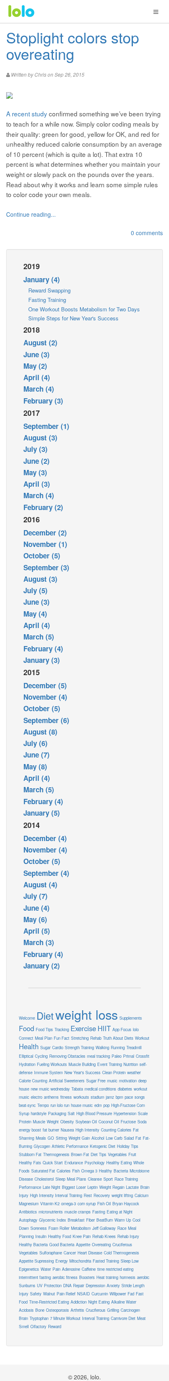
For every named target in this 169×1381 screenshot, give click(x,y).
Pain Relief (66, 1294)
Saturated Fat (43, 1171)
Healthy (105, 1171)
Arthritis (77, 1310)
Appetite (83, 1244)
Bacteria (121, 1171)
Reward (54, 1326)
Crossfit (142, 1056)
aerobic (143, 1277)
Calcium (141, 1195)
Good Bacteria (61, 1244)
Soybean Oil (86, 1122)
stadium (97, 1097)
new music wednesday (50, 1089)
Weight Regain (111, 1187)
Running (118, 1047)
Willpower (118, 1294)
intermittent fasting (35, 1277)
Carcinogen (130, 1310)
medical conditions (100, 1089)
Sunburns (27, 1285)
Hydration (27, 1064)
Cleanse (95, 1179)
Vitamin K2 (49, 1203)
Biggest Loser (74, 1187)
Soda (141, 1122)
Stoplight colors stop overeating (72, 45)
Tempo (43, 1105)
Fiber (90, 1220)
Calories (64, 1171)
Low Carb (114, 1138)
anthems (51, 1097)
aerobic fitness (65, 1277)
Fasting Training (47, 300)
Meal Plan (43, 1038)
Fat (138, 1138)
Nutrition (130, 1064)
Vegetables (117, 1154)
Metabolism (81, 1228)
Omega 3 (89, 1171)
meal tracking (98, 1056)
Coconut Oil (108, 1122)
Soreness (38, 1228)
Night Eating (99, 1302)
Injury (23, 1294)
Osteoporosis (57, 1310)
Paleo (116, 1056)
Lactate (132, 1187)
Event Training (109, 1064)
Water (46, 1269)
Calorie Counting (33, 1081)
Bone (39, 1310)
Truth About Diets (118, 1038)
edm (98, 1105)
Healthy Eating (119, 1163)
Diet (45, 1016)
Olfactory (38, 1326)
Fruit (132, 1154)
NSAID (83, 1294)
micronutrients (51, 1212)
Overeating (101, 1244)
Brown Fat (80, 1154)
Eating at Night (119, 1212)
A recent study (26, 113)
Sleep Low (130, 1261)
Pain (56, 1269)
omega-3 (68, 1203)
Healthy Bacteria (33, 1244)
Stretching (80, 1038)
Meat (141, 1318)
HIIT (104, 1028)
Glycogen (42, 1146)
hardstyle (38, 1113)
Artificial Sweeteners (66, 1081)
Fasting (98, 1212)
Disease (26, 1179)
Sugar (45, 1047)
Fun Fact (61, 1038)
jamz (110, 1097)
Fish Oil (104, 1203)
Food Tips (44, 1029)
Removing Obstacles (67, 1056)
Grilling (113, 1310)
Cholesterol (44, 1179)
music (112, 1081)
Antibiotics (28, 1212)
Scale (143, 1113)
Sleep (60, 1179)
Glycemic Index (52, 1220)
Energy (61, 1261)
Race (121, 1228)
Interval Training (95, 1318)
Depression (95, 1285)
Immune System (48, 1072)
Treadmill (134, 1047)
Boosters (87, 1277)
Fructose (128, 1122)
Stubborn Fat (30, 1154)
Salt (71, 1113)
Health (29, 1046)
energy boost (30, 1130)
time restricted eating (115, 1269)
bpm (119, 1097)
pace (129, 1097)
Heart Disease (90, 1253)
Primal (128, 1056)
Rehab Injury (128, 1236)
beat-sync (27, 1105)
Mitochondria (80, 1261)
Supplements (130, 1018)
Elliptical (26, 1056)
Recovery (102, 1195)
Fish (76, 1171)
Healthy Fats (30, 1163)
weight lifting (122, 1195)
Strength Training (79, 1047)
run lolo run (59, 1105)
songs (140, 1097)
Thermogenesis (56, 1154)
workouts (81, 1097)
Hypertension (125, 1113)
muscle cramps (77, 1212)
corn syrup (87, 1203)
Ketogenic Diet (102, 1146)
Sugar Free (95, 1081)
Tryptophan (39, 1318)
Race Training (126, 1179)
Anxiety (113, 1285)
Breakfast (76, 1220)
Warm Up (122, 1220)
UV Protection (49, 1285)
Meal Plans (76, 1179)
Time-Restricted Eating (49, 1302)
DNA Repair (73, 1285)
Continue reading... (31, 214)
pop (106, 1105)
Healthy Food (59, 1236)
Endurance (73, 1163)
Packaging (57, 1113)
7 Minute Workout (65, 1318)
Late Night (51, 1187)
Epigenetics (29, 1269)
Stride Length (132, 1285)
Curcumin (99, 1294)
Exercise (83, 1028)
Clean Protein (114, 1072)
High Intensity (87, 1130)
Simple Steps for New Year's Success (73, 318)
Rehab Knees (104, 1236)
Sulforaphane (50, 1253)
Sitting (61, 1138)
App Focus (121, 1029)
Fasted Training (106, 1261)
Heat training (107, 1277)
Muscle (39, 1122)
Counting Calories (116, 1130)
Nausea (67, 1130)
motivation (128, 1081)
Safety (35, 1294)
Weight (53, 1122)
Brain (23, 1318)
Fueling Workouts (52, 1064)
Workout (142, 1038)
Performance (30, 1187)
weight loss (86, 1014)
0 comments (147, 233)
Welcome (27, 1018)
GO (51, 1138)
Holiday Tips (127, 1146)
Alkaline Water (123, 1302)
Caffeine (89, 1269)
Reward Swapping (49, 290)
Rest (88, 1195)
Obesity (67, 1122)
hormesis (127, 1277)
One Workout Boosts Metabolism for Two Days (84, 309)
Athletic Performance (70, 1146)
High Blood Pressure (94, 1113)
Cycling (41, 1056)
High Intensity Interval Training (56, 1195)
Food (26, 1028)
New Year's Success (82, 1072)
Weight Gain (79, 1138)
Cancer (70, 1253)
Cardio (57, 1047)
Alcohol (97, 1138)
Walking (102, 1047)
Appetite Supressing (36, 1261)
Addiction (79, 1302)
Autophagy (28, 1220)
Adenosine (71, 1269)
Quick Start (53, 1163)
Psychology (94, 1163)
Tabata (77, 1089)
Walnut (49, 1294)
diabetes (125, 1089)
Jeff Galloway (104, 1228)
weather (134, 1072)
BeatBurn (104, 1220)
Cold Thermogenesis (121, 1253)
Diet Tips (98, 1154)
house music (82, 1105)
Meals (41, 1138)
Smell (24, 1326)
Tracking (62, 1029)
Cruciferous (95, 1310)
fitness (66, 1097)
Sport (108, 1179)
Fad (131, 1294)
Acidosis (26, 1310)
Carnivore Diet (123, 1318)
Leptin (92, 1187)
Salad (129, 1138)
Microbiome (139, 1171)
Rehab (95, 1038)
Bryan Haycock (125, 1203)
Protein (25, 1122)
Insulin (40, 1236)
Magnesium (29, 1203)
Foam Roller (58, 1228)
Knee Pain (82, 1236)
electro (36, 1097)
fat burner (51, 1130)
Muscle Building (82, 1064)
